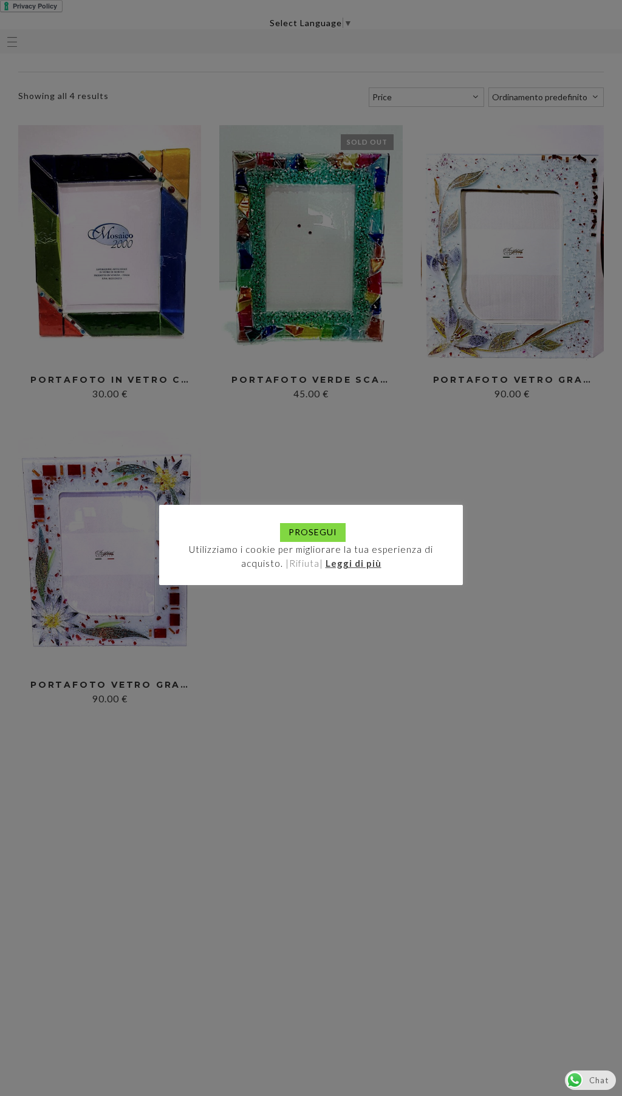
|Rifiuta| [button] (304, 563)
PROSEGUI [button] (313, 532)
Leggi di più (353, 563)
